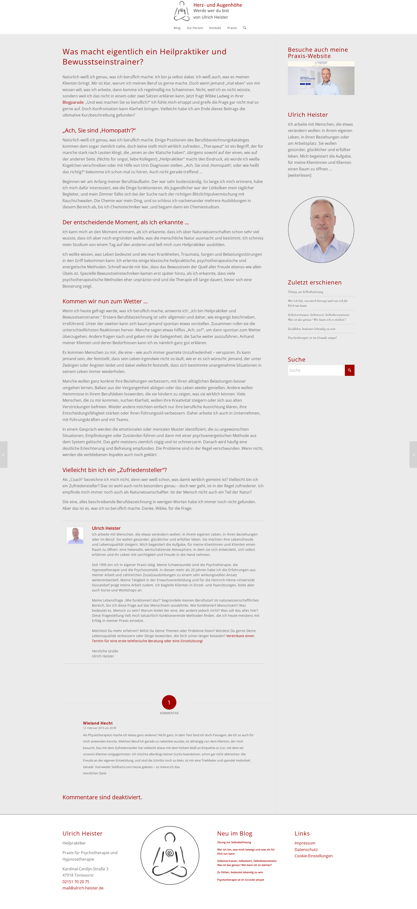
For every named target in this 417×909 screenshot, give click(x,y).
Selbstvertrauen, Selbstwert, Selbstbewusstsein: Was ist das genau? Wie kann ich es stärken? (319, 317)
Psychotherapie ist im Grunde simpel (312, 337)
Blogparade (73, 102)
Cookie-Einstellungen (314, 855)
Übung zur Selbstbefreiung (305, 291)
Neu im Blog (234, 833)
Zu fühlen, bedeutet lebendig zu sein (311, 328)
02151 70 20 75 (76, 881)
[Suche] (243, 28)
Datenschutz (306, 849)
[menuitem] (177, 28)
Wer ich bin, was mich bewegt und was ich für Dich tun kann (246, 851)
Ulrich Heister (106, 528)
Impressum (305, 843)
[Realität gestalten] (3, 454)
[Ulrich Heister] (75, 543)
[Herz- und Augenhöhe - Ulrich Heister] (208, 11)
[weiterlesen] (299, 175)
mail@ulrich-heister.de (83, 888)
